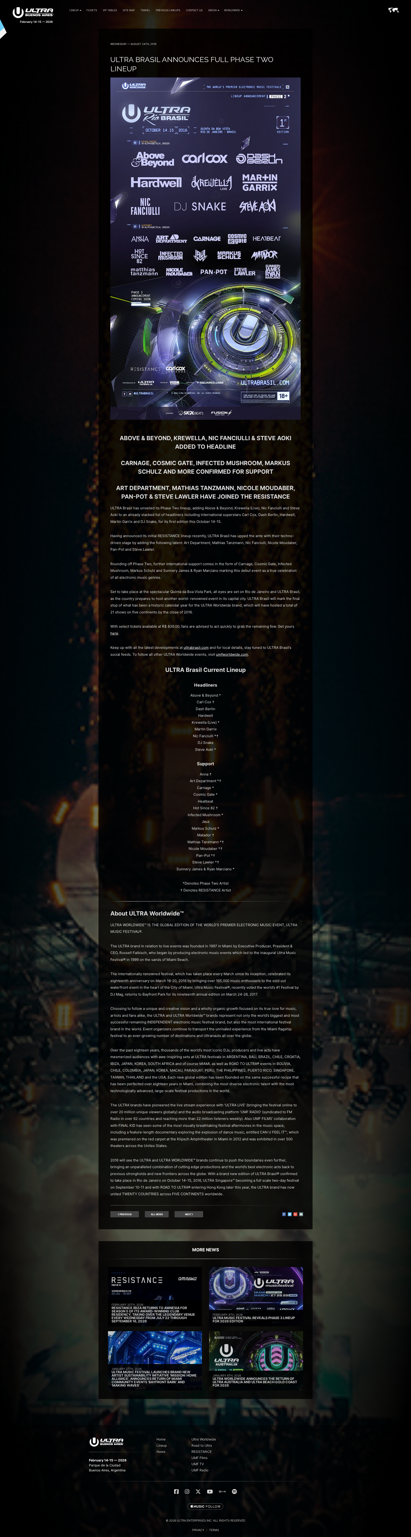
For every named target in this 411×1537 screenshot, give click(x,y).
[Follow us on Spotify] (234, 1491)
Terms (214, 1530)
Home (161, 1439)
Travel (145, 10)
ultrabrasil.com (196, 647)
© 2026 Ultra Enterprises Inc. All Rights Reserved (205, 1520)
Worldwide (232, 10)
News (161, 1452)
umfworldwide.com (232, 654)
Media (212, 10)
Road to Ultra (201, 1445)
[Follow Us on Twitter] (198, 1491)
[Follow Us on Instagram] (187, 1491)
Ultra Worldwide (203, 1439)
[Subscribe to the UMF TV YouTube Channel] (210, 1491)
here (114, 633)
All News (157, 1214)
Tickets (91, 10)
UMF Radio (199, 1470)
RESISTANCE (201, 1452)
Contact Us (194, 10)
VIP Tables (110, 10)
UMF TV (197, 1464)
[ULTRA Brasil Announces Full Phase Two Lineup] (205, 418)
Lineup (74, 10)
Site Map (129, 10)
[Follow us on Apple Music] (205, 1507)
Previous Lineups (168, 10)
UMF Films (199, 1458)
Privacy (198, 1530)
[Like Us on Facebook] (176, 1491)
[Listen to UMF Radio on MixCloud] (222, 1491)
